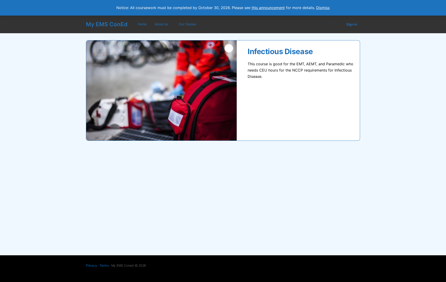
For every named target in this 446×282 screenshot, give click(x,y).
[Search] (325, 24)
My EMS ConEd (107, 24)
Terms (104, 265)
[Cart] (339, 24)
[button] (229, 48)
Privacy (91, 265)
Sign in (351, 24)
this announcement (268, 7)
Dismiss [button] (323, 7)
